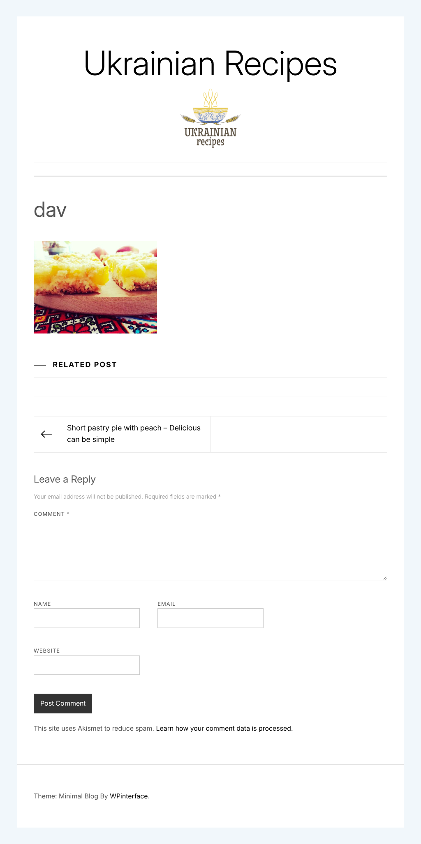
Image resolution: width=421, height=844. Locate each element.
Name (42, 604)
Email (166, 604)
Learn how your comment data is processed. (224, 728)
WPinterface (129, 796)
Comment (52, 514)
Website (47, 651)
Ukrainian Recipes (210, 63)
